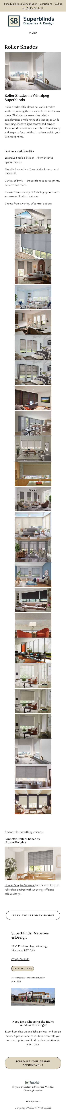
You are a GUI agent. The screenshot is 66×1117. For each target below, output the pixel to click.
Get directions (22, 968)
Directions (46, 3)
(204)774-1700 (20, 959)
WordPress (42, 1107)
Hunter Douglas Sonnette (20, 885)
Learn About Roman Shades (33, 915)
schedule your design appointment (33, 1063)
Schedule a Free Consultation (20, 3)
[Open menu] (33, 32)
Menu (37, 1101)
